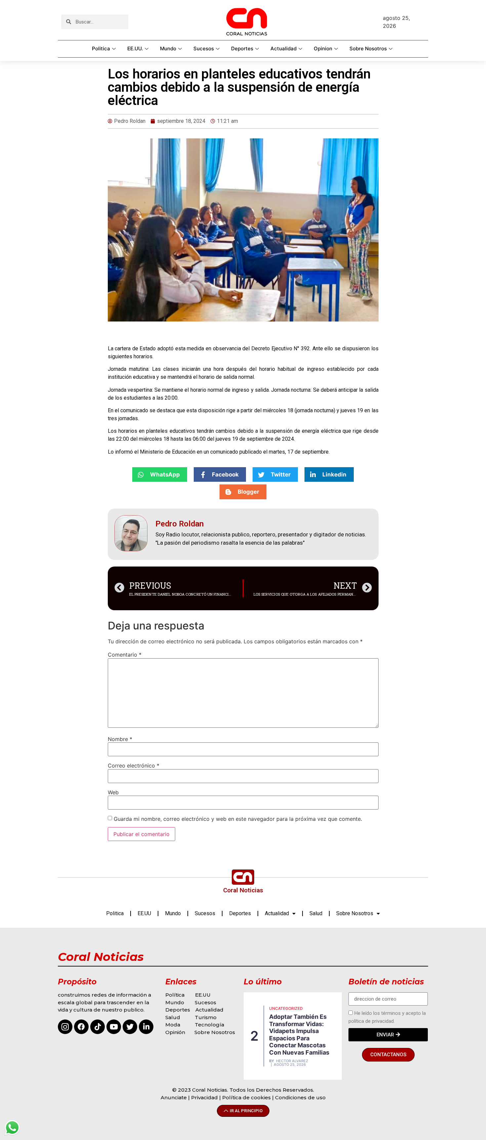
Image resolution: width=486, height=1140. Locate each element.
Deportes (242, 48)
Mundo (168, 48)
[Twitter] (130, 1026)
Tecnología (209, 1024)
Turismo (206, 1017)
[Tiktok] (97, 1026)
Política (174, 995)
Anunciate (174, 1097)
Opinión (175, 1032)
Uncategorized (286, 1008)
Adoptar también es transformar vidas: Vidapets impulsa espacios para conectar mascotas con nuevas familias (299, 1034)
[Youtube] (113, 1026)
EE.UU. (135, 48)
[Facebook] (81, 1026)
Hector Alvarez (292, 1061)
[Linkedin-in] (146, 1026)
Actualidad (283, 48)
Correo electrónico (133, 765)
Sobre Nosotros (368, 48)
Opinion (323, 48)
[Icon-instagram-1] (65, 1026)
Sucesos (203, 48)
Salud (315, 913)
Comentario (125, 654)
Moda (172, 1024)
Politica (101, 48)
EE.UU (144, 913)
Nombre (120, 739)
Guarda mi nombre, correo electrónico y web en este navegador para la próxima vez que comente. (238, 818)
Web (113, 792)
